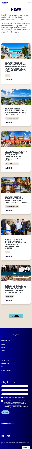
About (3, 350)
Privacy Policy (5, 363)
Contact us (4, 354)
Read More (8, 80)
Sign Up (5, 412)
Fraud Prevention (6, 370)
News (3, 347)
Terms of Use (5, 360)
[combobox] (26, 447)
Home (3, 344)
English (25, 447)
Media (3, 367)
